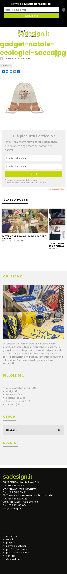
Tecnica (10, 404)
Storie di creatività (16, 401)
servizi (9, 539)
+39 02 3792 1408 (16, 492)
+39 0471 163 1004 (17, 505)
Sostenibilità (12, 397)
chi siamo (11, 536)
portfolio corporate (16, 549)
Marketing (11, 394)
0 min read (6, 66)
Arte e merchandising (18, 388)
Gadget (10, 391)
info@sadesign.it (12, 508)
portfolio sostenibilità (17, 552)
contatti (10, 555)
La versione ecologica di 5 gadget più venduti (24, 237)
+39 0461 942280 (16, 485)
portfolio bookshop (16, 546)
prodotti (10, 542)
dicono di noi (13, 559)
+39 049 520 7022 (17, 498)
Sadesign (9, 58)
